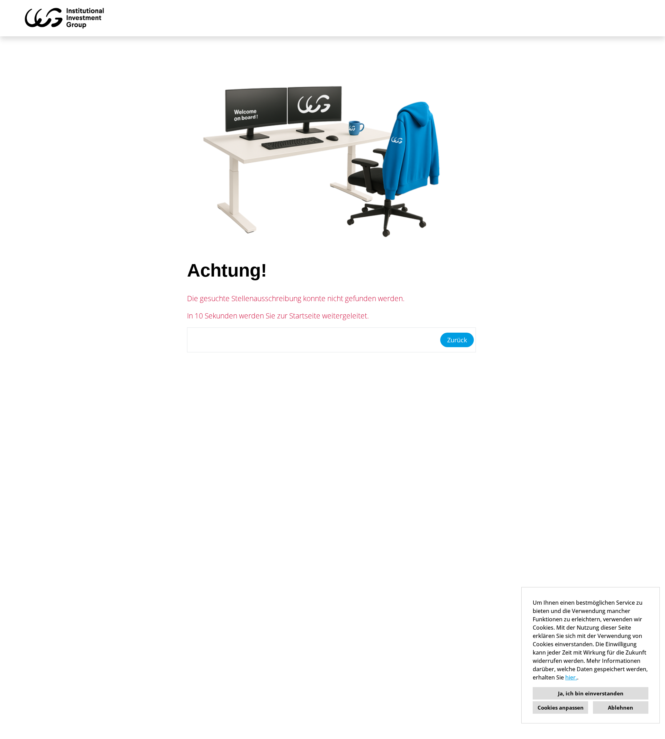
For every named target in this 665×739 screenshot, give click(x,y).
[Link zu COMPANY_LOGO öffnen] (64, 18)
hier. (571, 677)
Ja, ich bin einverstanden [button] (590, 693)
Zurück (457, 340)
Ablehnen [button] (620, 707)
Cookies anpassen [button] (561, 707)
